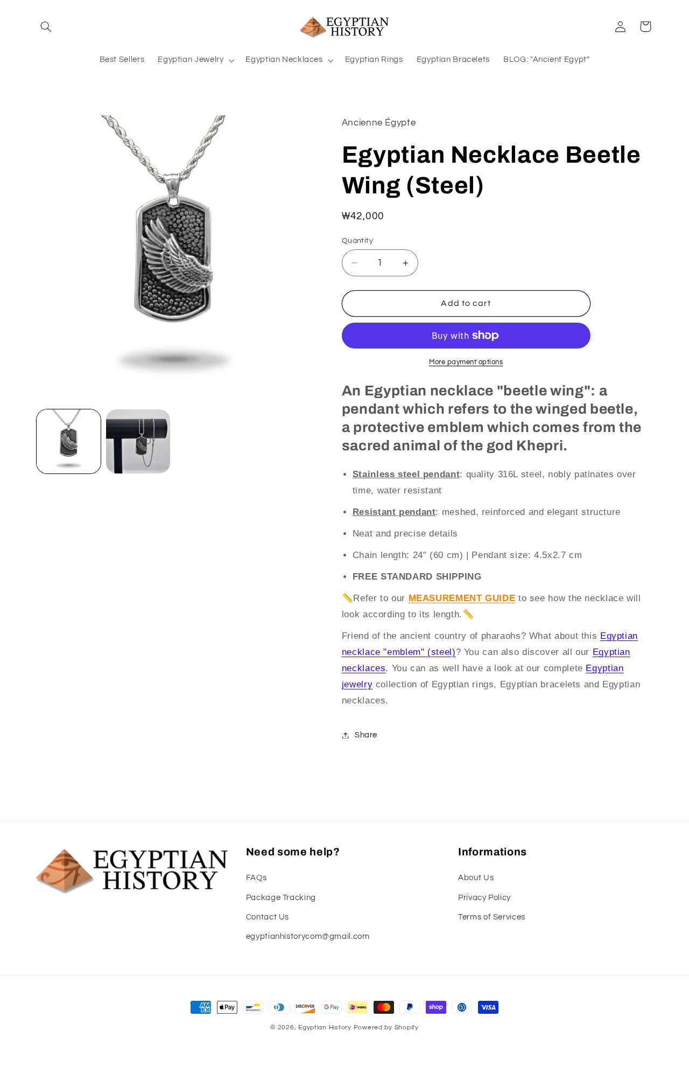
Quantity (357, 241)
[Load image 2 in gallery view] (138, 441)
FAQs (256, 878)
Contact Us (267, 917)
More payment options (466, 362)
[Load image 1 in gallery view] (69, 441)
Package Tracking (281, 898)
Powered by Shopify (386, 1027)
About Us (476, 878)
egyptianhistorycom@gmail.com (308, 936)
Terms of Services (491, 917)
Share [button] (366, 735)
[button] (46, 26)
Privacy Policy (484, 898)
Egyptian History (324, 1027)
